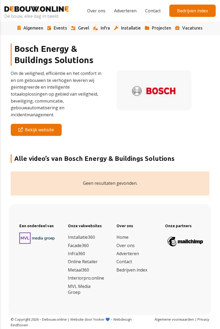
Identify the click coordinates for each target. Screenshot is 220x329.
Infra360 (76, 253)
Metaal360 (78, 270)
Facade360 (78, 245)
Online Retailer (83, 262)
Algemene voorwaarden (174, 319)
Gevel (83, 28)
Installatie (131, 28)
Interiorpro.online (86, 278)
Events (60, 28)
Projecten (161, 28)
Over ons (125, 245)
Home (122, 237)
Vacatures (192, 28)
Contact (124, 262)
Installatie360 (81, 237)
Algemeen (33, 28)
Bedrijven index (131, 270)
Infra (105, 28)
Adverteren (127, 253)
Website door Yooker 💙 (90, 319)
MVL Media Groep (79, 289)
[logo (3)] (37, 238)
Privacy (203, 319)
